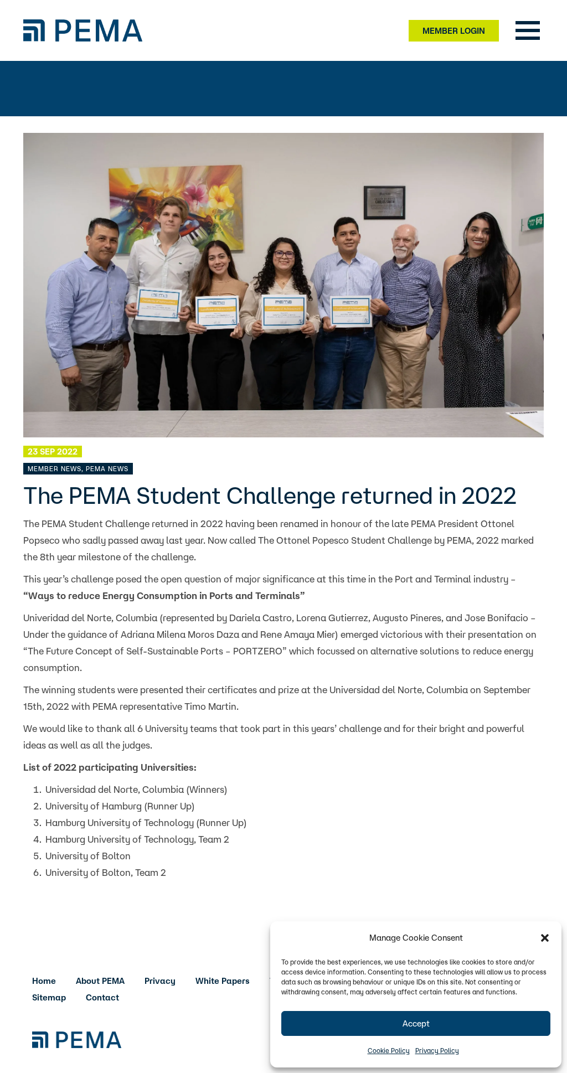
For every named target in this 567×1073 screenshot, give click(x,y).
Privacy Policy (437, 1050)
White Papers (222, 981)
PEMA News (107, 468)
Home (44, 981)
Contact (102, 997)
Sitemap (49, 997)
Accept (416, 1023)
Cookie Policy (389, 1050)
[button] (544, 937)
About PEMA (100, 981)
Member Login (453, 30)
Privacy (160, 981)
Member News (54, 468)
